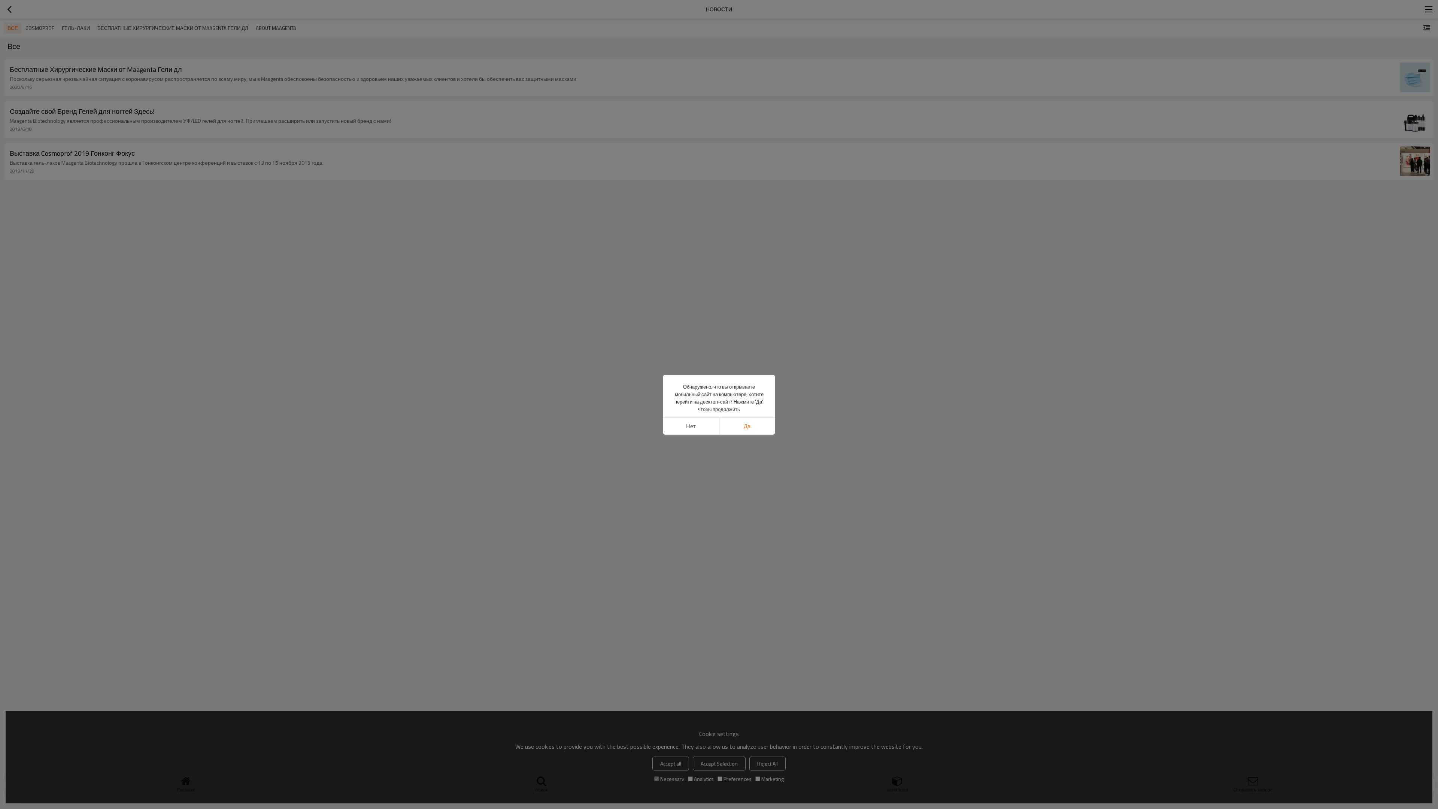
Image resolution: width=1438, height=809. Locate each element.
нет (691, 426)
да (747, 426)
